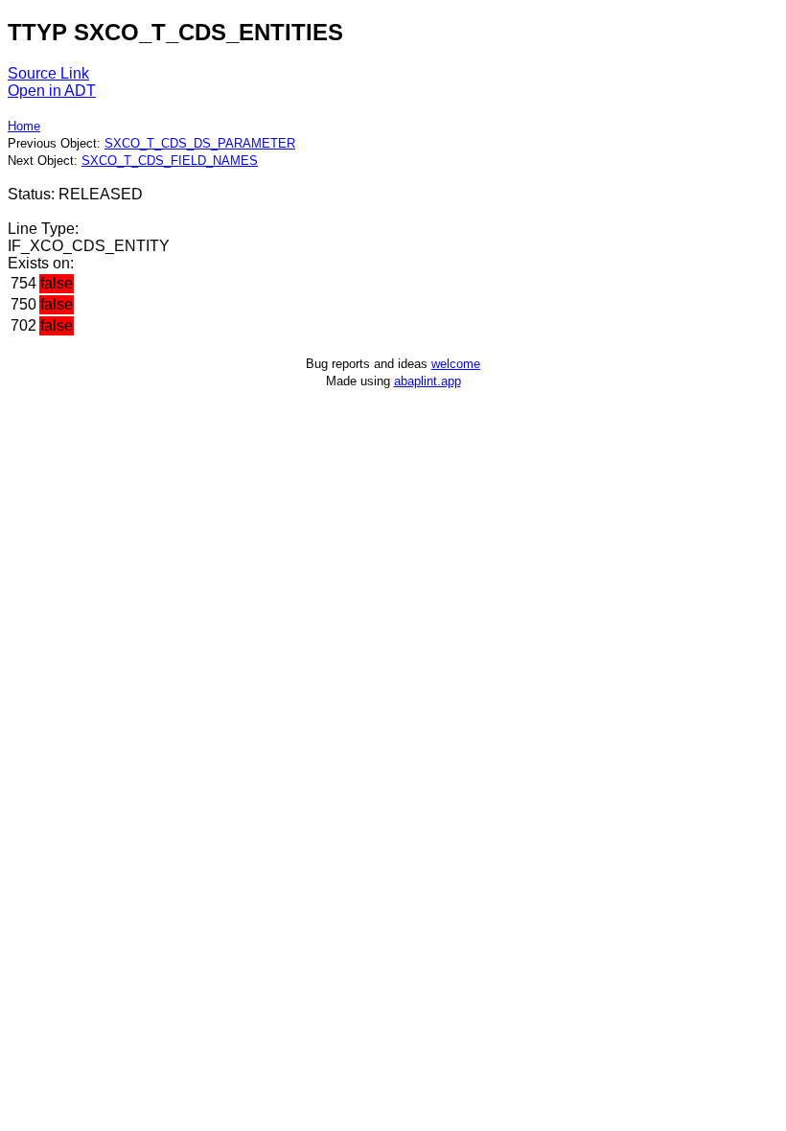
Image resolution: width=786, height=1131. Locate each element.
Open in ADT (52, 90)
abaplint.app (427, 381)
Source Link (48, 73)
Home (24, 126)
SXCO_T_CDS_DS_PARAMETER (199, 143)
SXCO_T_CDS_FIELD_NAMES (169, 160)
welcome (455, 364)
